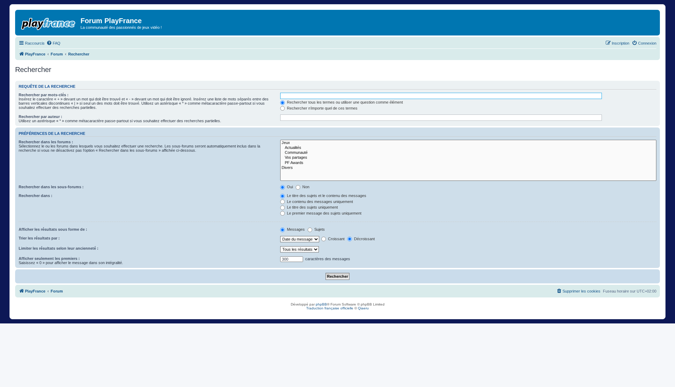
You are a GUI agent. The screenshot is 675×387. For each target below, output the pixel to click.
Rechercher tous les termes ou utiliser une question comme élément (344, 102)
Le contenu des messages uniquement (319, 201)
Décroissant (364, 239)
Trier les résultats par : (39, 238)
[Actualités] (468, 147)
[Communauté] (468, 152)
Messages (295, 229)
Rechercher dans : (35, 196)
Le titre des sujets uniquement (312, 207)
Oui (289, 187)
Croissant (336, 239)
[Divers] (468, 167)
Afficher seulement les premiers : (49, 258)
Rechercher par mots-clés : (44, 95)
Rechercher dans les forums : (46, 142)
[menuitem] (53, 43)
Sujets (319, 229)
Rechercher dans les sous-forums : (51, 187)
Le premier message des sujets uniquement (323, 213)
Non (305, 187)
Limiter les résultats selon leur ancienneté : (58, 248)
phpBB (321, 304)
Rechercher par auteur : (40, 116)
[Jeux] (468, 142)
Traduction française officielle (329, 308)
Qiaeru (363, 308)
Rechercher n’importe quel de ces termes (322, 108)
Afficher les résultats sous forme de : (53, 229)
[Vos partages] (468, 157)
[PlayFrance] (49, 22)
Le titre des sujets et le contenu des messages (326, 196)
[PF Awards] (468, 162)
